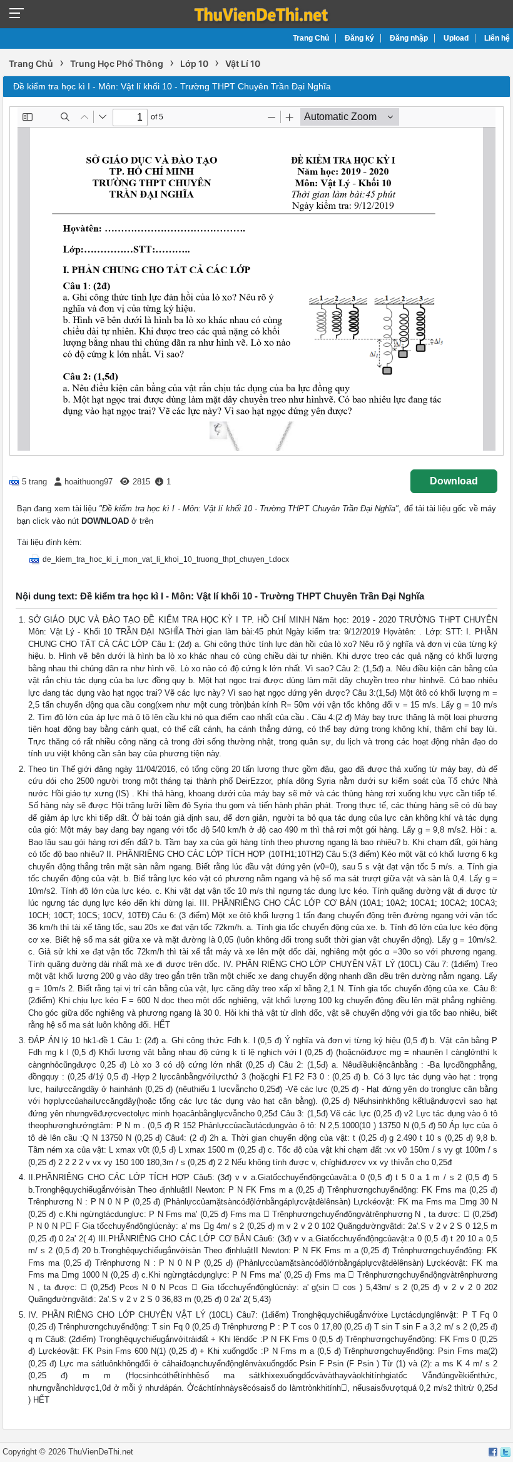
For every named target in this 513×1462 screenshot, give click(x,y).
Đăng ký (359, 38)
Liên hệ (497, 38)
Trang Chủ (311, 38)
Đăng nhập (409, 38)
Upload (456, 38)
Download (454, 481)
